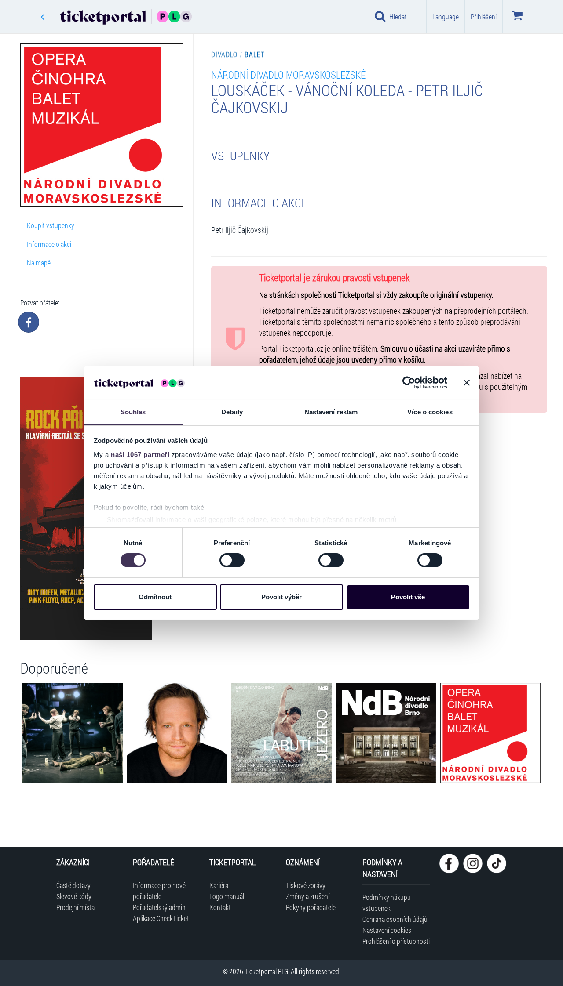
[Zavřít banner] (467, 383)
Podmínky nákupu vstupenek (386, 902)
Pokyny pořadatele (311, 907)
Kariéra (218, 885)
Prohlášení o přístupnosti (396, 941)
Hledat (398, 16)
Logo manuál (226, 896)
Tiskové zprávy (305, 885)
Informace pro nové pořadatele (159, 891)
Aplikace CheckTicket (161, 918)
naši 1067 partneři (140, 454)
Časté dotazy (73, 885)
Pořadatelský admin (159, 907)
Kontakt (220, 907)
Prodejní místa (75, 907)
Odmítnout (155, 597)
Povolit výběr (281, 597)
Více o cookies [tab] (429, 412)
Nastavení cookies (386, 930)
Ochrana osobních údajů (395, 919)
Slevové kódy (73, 896)
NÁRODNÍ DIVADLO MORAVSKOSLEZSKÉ (288, 74)
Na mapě (39, 262)
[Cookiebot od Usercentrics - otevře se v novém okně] (408, 382)
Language (445, 16)
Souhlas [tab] (133, 412)
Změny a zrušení (307, 896)
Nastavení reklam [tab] (331, 412)
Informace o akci (49, 244)
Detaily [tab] (232, 412)
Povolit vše (408, 597)
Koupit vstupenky (50, 225)
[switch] (232, 560)
